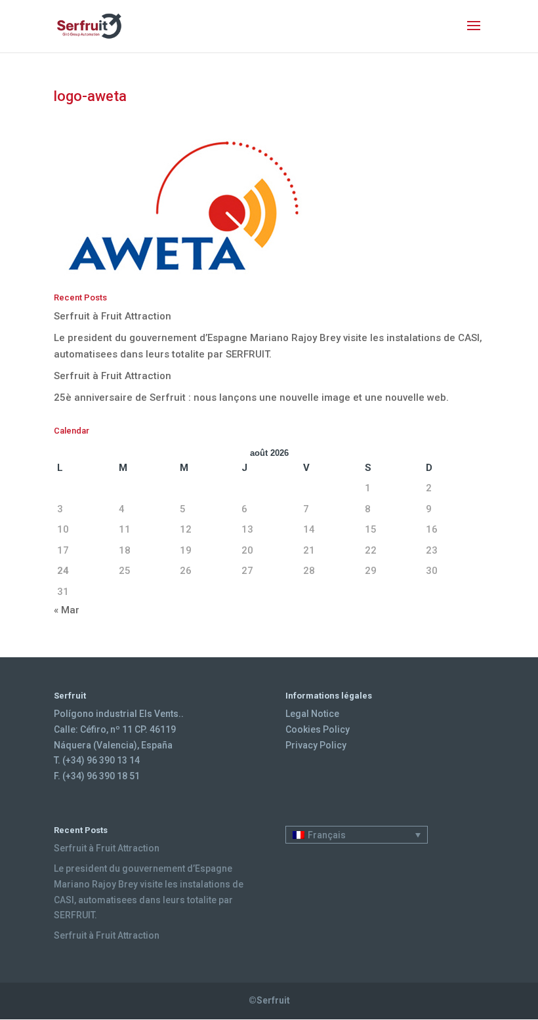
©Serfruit (269, 1000)
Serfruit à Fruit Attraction (112, 316)
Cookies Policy (317, 729)
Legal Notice (312, 713)
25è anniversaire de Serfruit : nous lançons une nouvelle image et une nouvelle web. (251, 397)
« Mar (66, 610)
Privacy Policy (315, 745)
